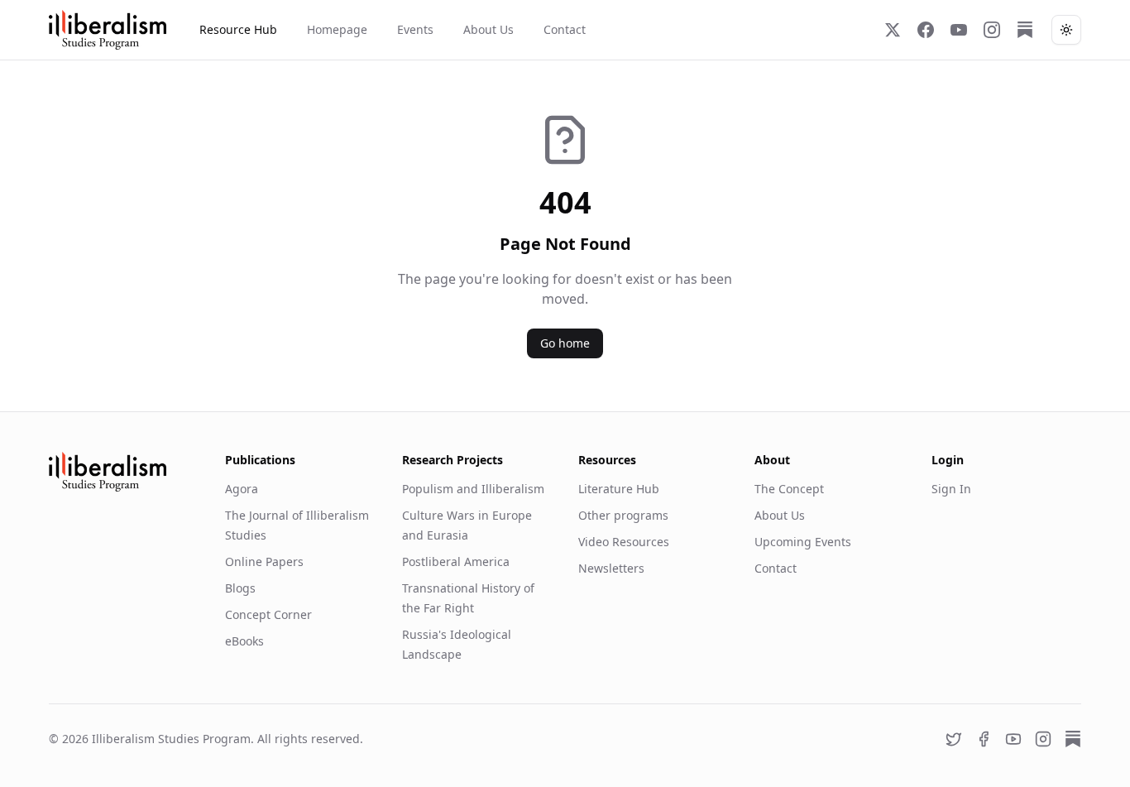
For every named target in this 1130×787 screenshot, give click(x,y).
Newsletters (611, 568)
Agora (241, 489)
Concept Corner (268, 614)
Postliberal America (456, 561)
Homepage (337, 29)
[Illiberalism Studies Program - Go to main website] (107, 30)
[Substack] (1025, 30)
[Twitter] (892, 30)
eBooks (244, 641)
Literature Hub (618, 489)
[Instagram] (992, 30)
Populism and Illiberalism (473, 489)
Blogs (240, 588)
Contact (564, 29)
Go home (565, 343)
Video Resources (623, 541)
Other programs (623, 515)
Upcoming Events (802, 541)
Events (415, 29)
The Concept (789, 489)
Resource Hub (238, 29)
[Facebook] (925, 30)
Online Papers (264, 561)
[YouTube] (959, 30)
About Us (488, 29)
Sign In (951, 489)
